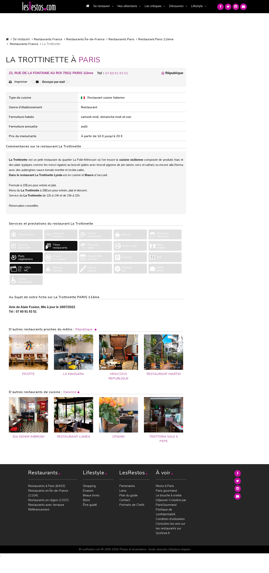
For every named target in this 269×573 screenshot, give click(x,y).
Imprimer (20, 82)
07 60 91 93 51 (116, 73)
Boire (86, 500)
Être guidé (90, 505)
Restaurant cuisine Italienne (106, 98)
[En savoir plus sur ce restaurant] (28, 415)
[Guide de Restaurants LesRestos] (39, 6)
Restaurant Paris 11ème (155, 39)
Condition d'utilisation (170, 519)
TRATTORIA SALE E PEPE (163, 438)
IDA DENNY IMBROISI (28, 436)
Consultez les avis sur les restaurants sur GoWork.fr (170, 528)
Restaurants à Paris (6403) (46, 486)
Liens (122, 491)
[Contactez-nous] (243, 7)
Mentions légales (179, 549)
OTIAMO (118, 436)
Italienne (70, 392)
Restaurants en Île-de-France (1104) (48, 493)
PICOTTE (28, 374)
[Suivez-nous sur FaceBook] (220, 7)
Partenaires (127, 486)
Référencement (38, 509)
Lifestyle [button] (197, 6)
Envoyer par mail (53, 81)
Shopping (89, 486)
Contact (124, 500)
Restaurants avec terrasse (46, 505)
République (84, 329)
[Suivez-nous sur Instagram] (236, 7)
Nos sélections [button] (127, 6)
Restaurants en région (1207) (48, 500)
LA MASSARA (73, 374)
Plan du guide (128, 495)
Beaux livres (91, 495)
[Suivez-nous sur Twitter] (228, 7)
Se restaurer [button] (101, 6)
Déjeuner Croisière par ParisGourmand (171, 502)
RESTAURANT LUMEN (73, 436)
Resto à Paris (165, 486)
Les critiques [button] (153, 6)
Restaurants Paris (121, 39)
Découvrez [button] (176, 6)
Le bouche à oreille (169, 495)
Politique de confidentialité (165, 511)
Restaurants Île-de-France (85, 39)
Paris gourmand (166, 491)
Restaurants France (48, 39)
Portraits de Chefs (131, 505)
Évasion (88, 491)
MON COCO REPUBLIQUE (119, 376)
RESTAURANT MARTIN (164, 374)
